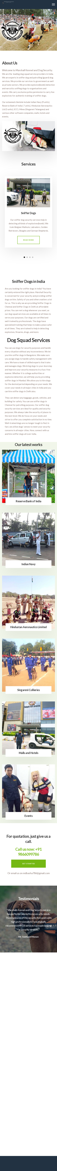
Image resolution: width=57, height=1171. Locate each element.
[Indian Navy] (28, 539)
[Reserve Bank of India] (28, 476)
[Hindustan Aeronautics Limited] (28, 602)
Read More (28, 240)
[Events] (28, 791)
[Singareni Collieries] (28, 665)
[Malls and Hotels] (28, 728)
